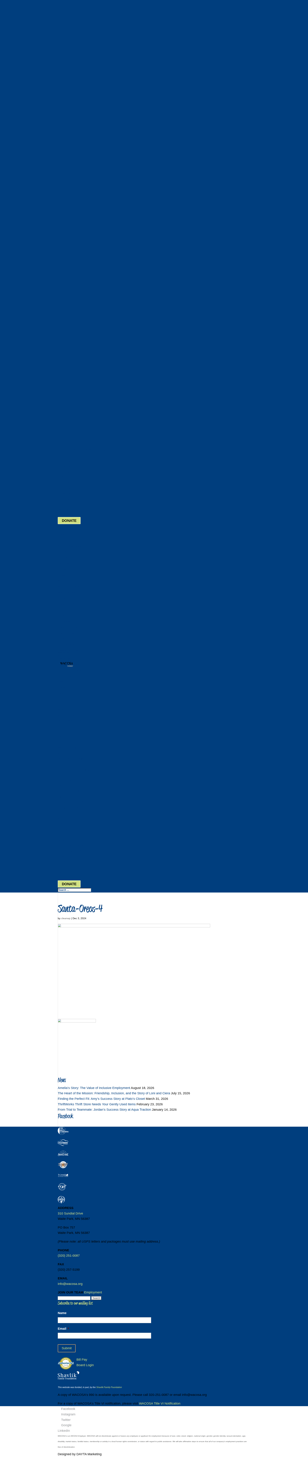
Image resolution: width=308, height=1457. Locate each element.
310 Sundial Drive (70, 1213)
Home (61, 534)
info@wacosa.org (70, 1284)
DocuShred (64, 658)
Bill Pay (63, 509)
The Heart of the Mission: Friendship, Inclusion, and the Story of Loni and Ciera (114, 1093)
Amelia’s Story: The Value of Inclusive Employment (94, 1088)
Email (63, 1328)
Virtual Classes (66, 633)
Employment (93, 1292)
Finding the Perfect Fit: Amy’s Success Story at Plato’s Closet (101, 1099)
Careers (62, 575)
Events (61, 687)
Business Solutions (71, 840)
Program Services (68, 644)
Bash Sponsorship (68, 592)
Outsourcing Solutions (70, 676)
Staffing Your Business (70, 670)
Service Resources (71, 813)
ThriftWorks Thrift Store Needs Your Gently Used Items (97, 1104)
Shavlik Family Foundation (109, 1387)
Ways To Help (67, 747)
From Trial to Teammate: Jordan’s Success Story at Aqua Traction (104, 1109)
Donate (61, 598)
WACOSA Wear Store (69, 546)
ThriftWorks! (66, 829)
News (62, 856)
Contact (63, 867)
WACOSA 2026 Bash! (69, 586)
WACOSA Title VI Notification (159, 1403)
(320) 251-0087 (69, 449)
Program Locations (68, 638)
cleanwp (65, 918)
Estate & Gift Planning (70, 604)
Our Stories (64, 557)
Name (62, 1313)
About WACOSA (66, 552)
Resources (63, 563)
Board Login (66, 514)
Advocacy (63, 615)
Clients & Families (70, 791)
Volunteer (63, 609)
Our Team (63, 569)
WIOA (62, 818)
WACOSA (65, 709)
